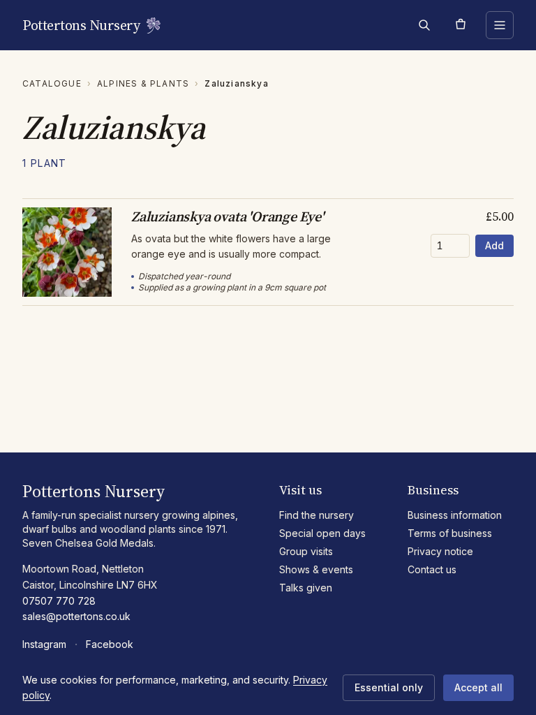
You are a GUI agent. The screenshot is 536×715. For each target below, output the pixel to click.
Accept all (478, 687)
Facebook (109, 644)
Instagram (44, 644)
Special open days (322, 533)
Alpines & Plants (143, 83)
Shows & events (316, 569)
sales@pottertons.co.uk (76, 616)
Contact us (432, 569)
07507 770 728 (59, 601)
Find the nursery (316, 515)
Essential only (389, 687)
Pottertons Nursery (81, 25)
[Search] (424, 25)
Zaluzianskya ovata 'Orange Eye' (227, 216)
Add (494, 245)
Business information (455, 515)
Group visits (306, 551)
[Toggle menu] (500, 25)
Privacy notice (440, 551)
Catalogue (52, 83)
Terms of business (450, 533)
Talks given (305, 588)
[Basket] (461, 25)
